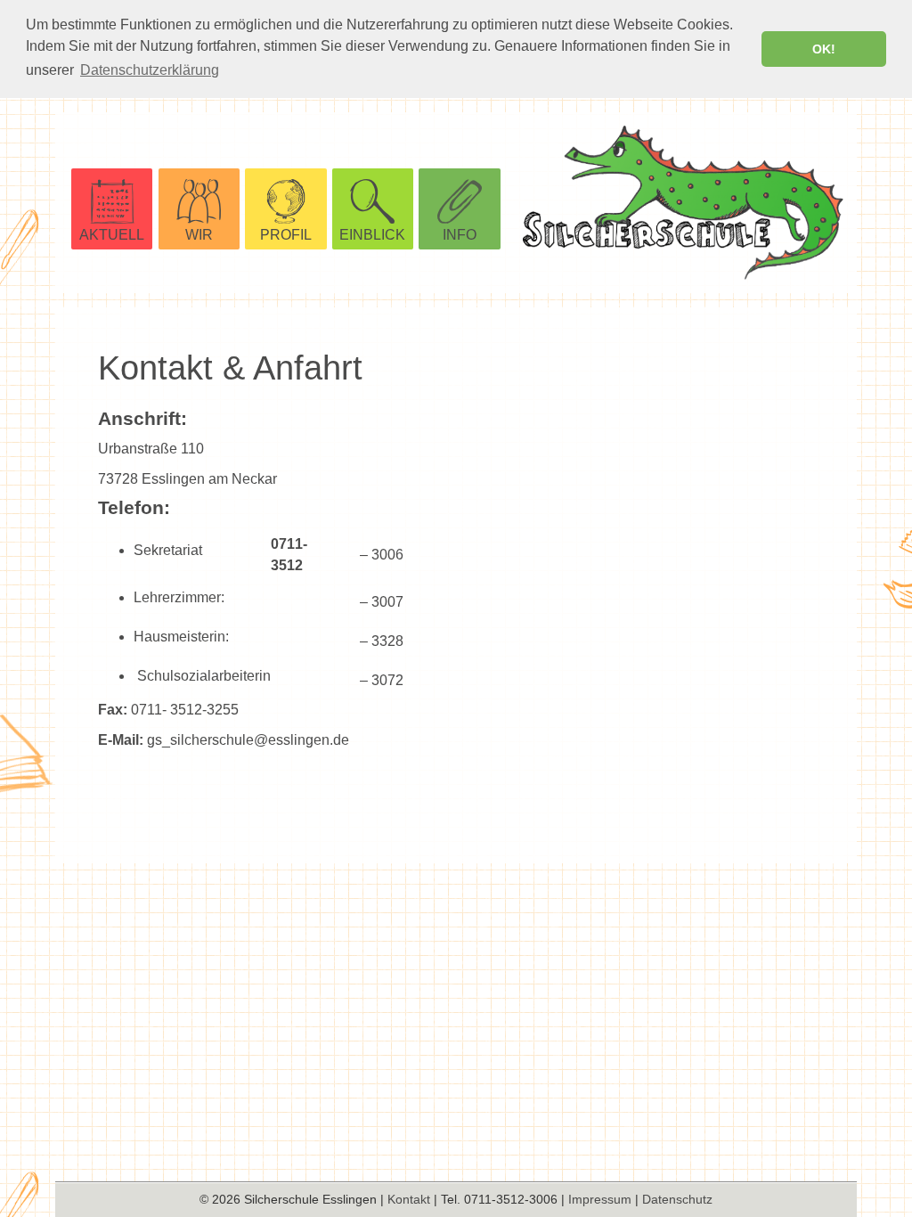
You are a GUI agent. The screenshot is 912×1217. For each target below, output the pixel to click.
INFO (459, 234)
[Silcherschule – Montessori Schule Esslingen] (690, 203)
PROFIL (286, 234)
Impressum (599, 1199)
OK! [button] (823, 49)
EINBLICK (372, 234)
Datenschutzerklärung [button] (149, 70)
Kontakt (408, 1199)
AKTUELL (111, 234)
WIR (199, 234)
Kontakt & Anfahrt (230, 367)
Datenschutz (677, 1199)
